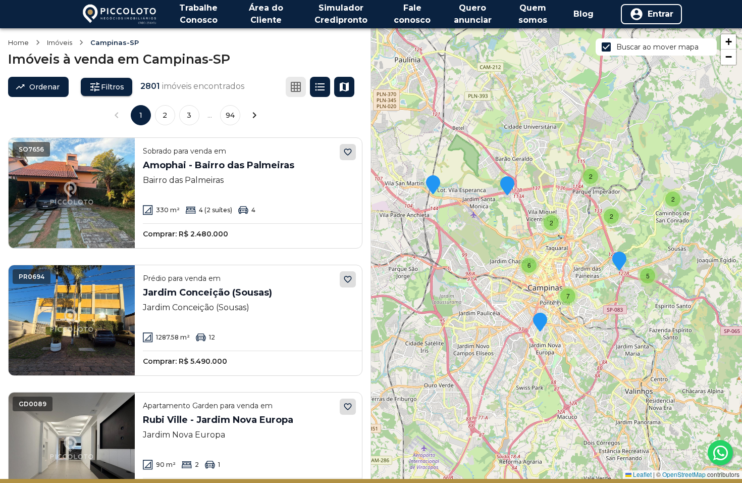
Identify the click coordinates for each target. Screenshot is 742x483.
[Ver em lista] (320, 87)
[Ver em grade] (296, 87)
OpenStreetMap (684, 474)
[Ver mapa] (344, 87)
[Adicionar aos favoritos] (348, 152)
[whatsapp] (720, 452)
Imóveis (59, 42)
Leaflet (641, 474)
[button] (590, 176)
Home (18, 42)
